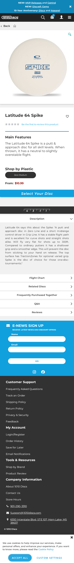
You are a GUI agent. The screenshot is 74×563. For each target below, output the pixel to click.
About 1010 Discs (16, 486)
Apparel (55, 10)
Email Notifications (18, 454)
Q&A (37, 303)
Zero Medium (20, 175)
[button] (69, 37)
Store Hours (13, 499)
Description (37, 218)
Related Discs (37, 286)
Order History (14, 441)
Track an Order (15, 395)
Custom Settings (49, 557)
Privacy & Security (17, 415)
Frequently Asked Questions (24, 389)
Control (51, 2)
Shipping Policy (16, 402)
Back (6, 26)
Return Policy (14, 408)
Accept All (20, 557)
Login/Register (15, 434)
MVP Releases (33, 2)
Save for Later (15, 447)
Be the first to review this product (40, 124)
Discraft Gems (40, 6)
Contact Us (13, 493)
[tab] (37, 244)
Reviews (37, 312)
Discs (42, 10)
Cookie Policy (46, 549)
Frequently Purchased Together (37, 295)
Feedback (12, 421)
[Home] (14, 26)
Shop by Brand (15, 467)
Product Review (16, 473)
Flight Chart (37, 277)
